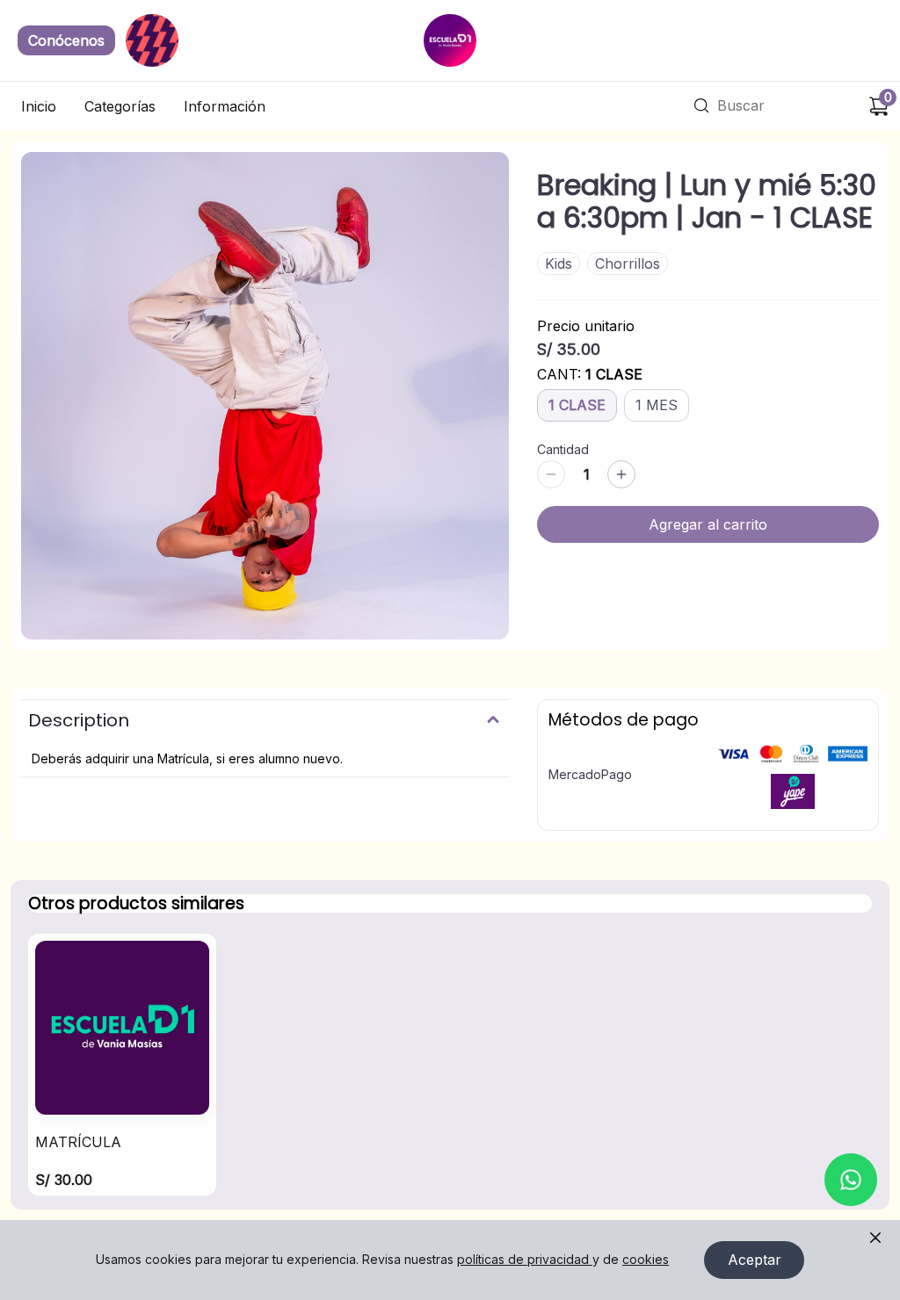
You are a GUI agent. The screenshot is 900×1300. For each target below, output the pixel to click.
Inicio (38, 106)
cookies (645, 1259)
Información (224, 106)
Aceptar (754, 1259)
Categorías (120, 106)
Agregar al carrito (708, 524)
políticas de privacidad (523, 1259)
